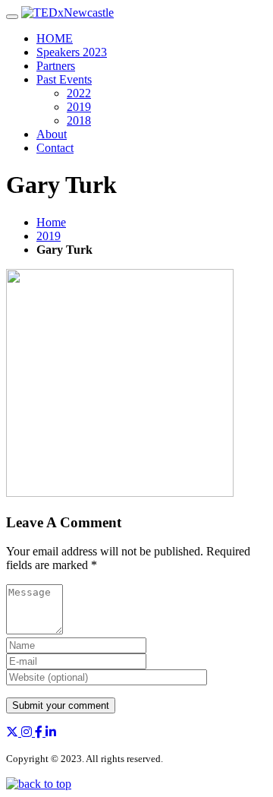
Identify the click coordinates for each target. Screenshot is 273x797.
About (51, 134)
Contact (55, 147)
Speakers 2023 (71, 52)
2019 (79, 106)
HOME (54, 38)
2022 (79, 93)
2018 (79, 120)
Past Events (64, 79)
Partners (55, 65)
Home (51, 222)
